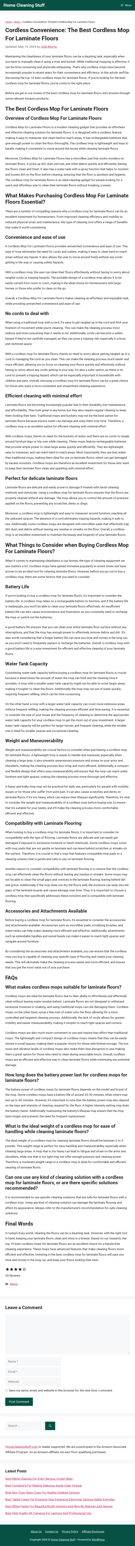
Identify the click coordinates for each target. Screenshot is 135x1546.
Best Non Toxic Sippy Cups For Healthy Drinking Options (42, 1492)
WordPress (98, 1539)
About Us (36, 1531)
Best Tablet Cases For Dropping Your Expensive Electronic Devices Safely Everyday (60, 1499)
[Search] (50, 1426)
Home (8, 22)
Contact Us (51, 1531)
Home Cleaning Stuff (24, 5)
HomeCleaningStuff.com (21, 1447)
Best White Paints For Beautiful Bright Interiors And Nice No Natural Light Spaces (59, 1506)
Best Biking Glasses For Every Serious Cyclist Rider (39, 1479)
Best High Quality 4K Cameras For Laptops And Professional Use (48, 1513)
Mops (17, 22)
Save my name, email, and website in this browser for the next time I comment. (61, 1390)
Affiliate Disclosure (93, 1531)
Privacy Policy (70, 1531)
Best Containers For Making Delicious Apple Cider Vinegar (43, 1485)
